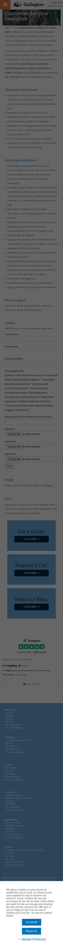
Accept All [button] (31, 922)
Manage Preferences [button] (34, 939)
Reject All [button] (31, 931)
